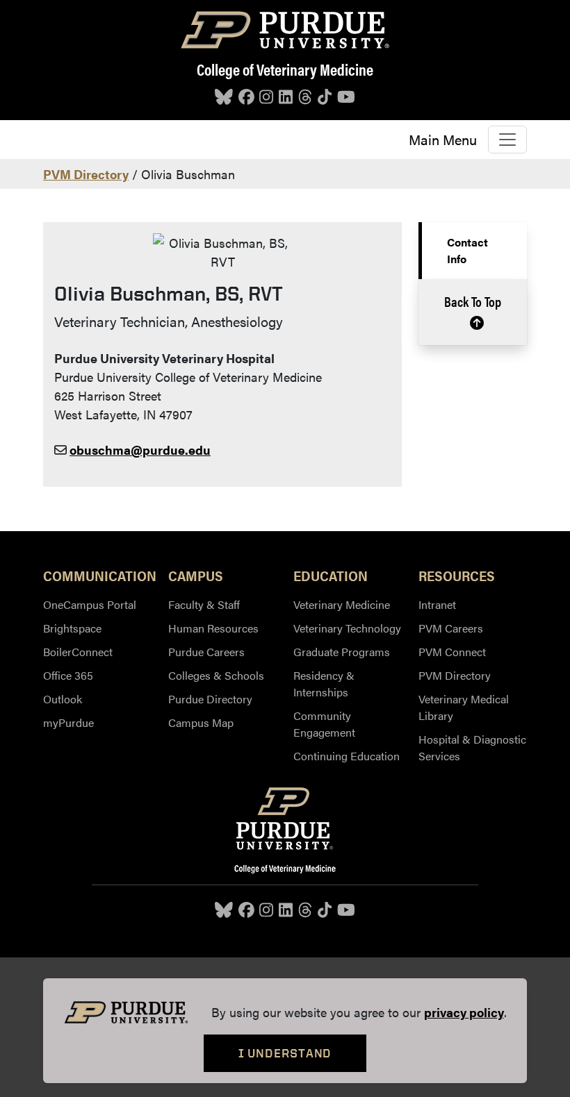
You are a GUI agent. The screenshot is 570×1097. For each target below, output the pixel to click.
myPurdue (68, 722)
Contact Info (467, 250)
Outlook (62, 699)
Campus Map (201, 722)
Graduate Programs (341, 652)
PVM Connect (452, 652)
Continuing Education (346, 756)
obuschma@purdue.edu (140, 449)
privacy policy (464, 1012)
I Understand (285, 1053)
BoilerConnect (78, 652)
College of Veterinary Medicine (285, 69)
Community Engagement (324, 723)
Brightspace (72, 628)
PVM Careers (450, 628)
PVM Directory (86, 174)
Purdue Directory (210, 699)
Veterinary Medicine (341, 604)
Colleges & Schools (216, 675)
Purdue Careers (206, 652)
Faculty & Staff (204, 604)
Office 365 (68, 675)
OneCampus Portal (89, 604)
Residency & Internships (324, 683)
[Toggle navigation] (507, 139)
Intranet (437, 604)
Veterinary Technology (347, 628)
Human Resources (213, 628)
